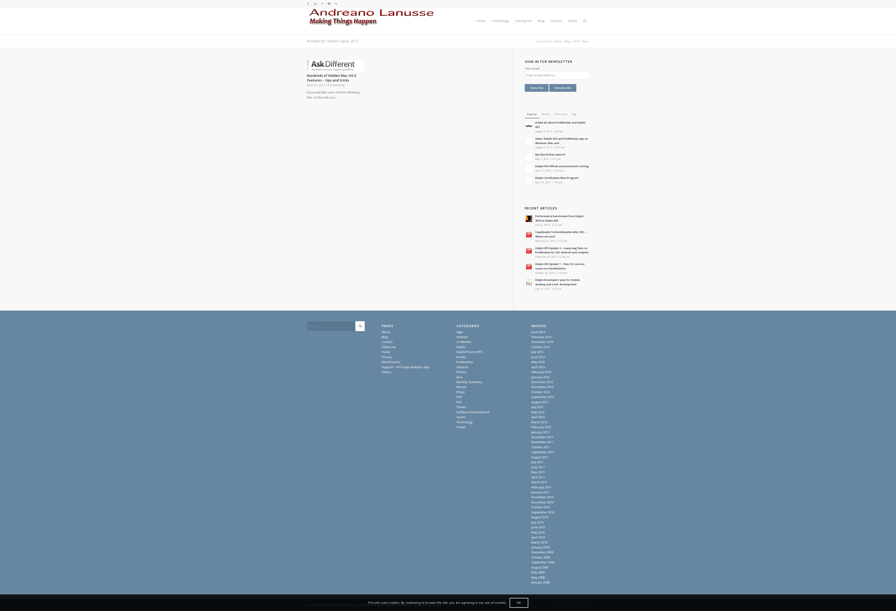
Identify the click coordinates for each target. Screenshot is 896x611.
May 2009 (538, 572)
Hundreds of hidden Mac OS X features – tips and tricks (331, 77)
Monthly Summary (469, 382)
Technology (464, 422)
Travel (460, 427)
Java (459, 377)
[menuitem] (481, 20)
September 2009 (542, 562)
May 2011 (538, 472)
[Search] (584, 20)
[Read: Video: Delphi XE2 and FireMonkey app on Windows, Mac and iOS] (529, 141)
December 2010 (542, 497)
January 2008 (540, 582)
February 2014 (541, 337)
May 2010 (538, 532)
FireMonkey (464, 362)
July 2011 (537, 462)
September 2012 (542, 397)
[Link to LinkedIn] (315, 3)
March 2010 (539, 542)
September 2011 (542, 452)
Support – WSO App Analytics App (405, 367)
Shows (461, 407)
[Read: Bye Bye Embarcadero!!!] (529, 157)
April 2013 (538, 367)
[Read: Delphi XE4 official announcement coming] (529, 169)
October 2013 (540, 347)
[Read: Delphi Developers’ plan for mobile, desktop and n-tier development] (529, 282)
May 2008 (538, 577)
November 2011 (542, 442)
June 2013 (538, 357)
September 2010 (542, 512)
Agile (459, 332)
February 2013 (541, 372)
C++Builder (464, 342)
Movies (461, 387)
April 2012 (538, 417)
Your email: (532, 69)
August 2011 (539, 457)
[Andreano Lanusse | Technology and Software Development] (377, 20)
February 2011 (541, 487)
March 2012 (539, 422)
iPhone (461, 372)
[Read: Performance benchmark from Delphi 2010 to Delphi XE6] (529, 219)
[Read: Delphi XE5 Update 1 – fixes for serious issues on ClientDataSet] (529, 266)
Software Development (472, 412)
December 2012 (542, 382)
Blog (385, 337)
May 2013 (538, 362)
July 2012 (537, 407)
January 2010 (540, 547)
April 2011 (538, 477)
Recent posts (391, 362)
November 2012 (542, 387)
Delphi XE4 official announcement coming (562, 166)
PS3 (459, 402)
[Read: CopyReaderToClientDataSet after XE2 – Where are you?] (529, 234)
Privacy (387, 357)
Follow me (389, 347)
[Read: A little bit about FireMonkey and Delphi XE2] (529, 125)
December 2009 (542, 552)
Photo (460, 392)
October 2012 (540, 392)
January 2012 (540, 432)
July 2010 (537, 522)
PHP (459, 397)
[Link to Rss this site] (336, 3)
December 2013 (542, 342)
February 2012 (541, 427)
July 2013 (537, 352)
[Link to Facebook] (322, 3)
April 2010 (538, 537)
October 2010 (540, 507)
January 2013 (540, 377)
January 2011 (540, 492)
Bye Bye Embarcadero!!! (550, 154)
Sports (461, 417)
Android (462, 337)
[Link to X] (308, 3)
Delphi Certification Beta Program (557, 178)
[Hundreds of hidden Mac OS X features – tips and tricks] (335, 66)
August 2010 (539, 517)
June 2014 (538, 332)
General (462, 367)
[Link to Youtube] (329, 3)
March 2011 (539, 482)
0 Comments (336, 85)
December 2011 (542, 437)
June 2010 (538, 527)
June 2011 (538, 467)
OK (519, 603)
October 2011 (540, 447)
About (386, 332)
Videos (387, 372)
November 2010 (542, 502)
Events (461, 357)
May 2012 (538, 412)
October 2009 (540, 557)
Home (386, 352)
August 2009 (539, 567)
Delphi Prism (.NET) (469, 352)
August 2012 (539, 402)
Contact (387, 342)
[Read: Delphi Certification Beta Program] (529, 180)
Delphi (461, 347)
